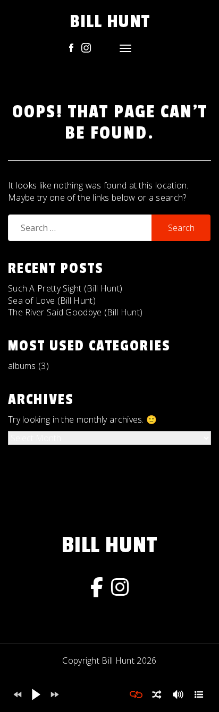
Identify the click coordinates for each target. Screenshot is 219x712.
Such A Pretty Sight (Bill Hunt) (65, 288)
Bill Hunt (110, 21)
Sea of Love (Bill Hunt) (52, 300)
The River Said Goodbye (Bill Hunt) (75, 312)
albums (22, 366)
